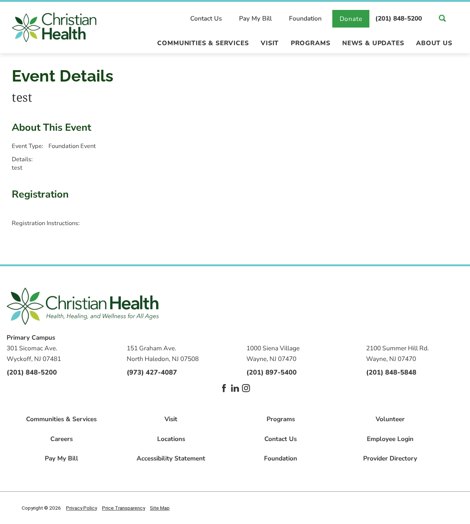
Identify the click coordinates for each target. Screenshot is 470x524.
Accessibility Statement (171, 458)
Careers (61, 439)
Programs (310, 43)
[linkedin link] (235, 388)
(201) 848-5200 (398, 18)
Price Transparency (123, 508)
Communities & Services (203, 43)
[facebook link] (224, 388)
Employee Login (390, 439)
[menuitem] (203, 46)
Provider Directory (390, 458)
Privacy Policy (81, 508)
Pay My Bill (255, 18)
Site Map (160, 508)
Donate (351, 19)
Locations (171, 439)
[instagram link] (246, 388)
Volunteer (390, 419)
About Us (434, 43)
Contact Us (206, 18)
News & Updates (373, 43)
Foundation (305, 18)
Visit (270, 43)
